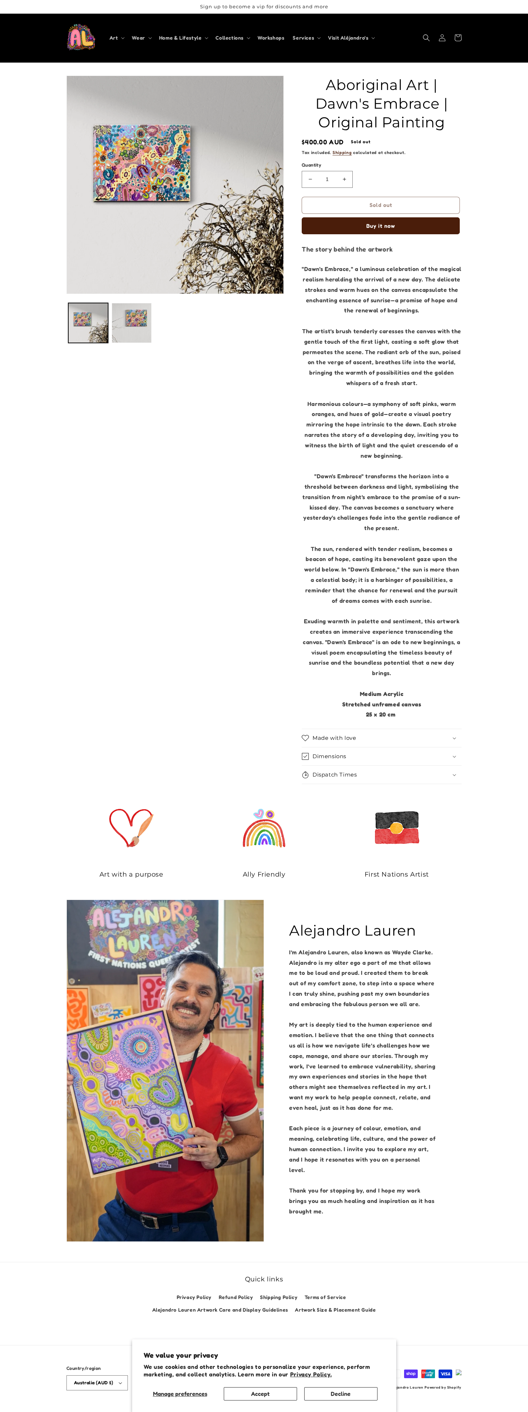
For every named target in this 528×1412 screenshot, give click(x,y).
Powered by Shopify (443, 1387)
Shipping (342, 152)
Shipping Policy (278, 1297)
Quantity (311, 165)
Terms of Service (325, 1297)
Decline (341, 1393)
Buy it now (380, 225)
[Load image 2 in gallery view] (132, 323)
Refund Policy (236, 1297)
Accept (260, 1393)
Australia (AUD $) (94, 1382)
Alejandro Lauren (406, 1387)
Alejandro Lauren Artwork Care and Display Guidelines (220, 1310)
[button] (116, 37)
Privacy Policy (194, 1297)
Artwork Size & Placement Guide (335, 1310)
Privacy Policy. (311, 1374)
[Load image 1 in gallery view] (88, 323)
